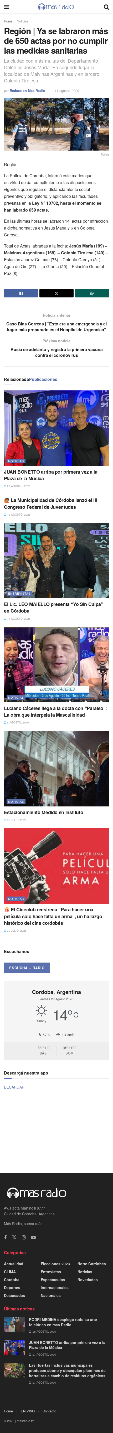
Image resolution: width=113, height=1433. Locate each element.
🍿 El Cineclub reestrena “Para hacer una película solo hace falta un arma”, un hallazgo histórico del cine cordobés (53, 916)
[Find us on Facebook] (5, 1237)
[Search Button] (106, 6)
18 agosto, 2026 (18, 514)
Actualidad (13, 1263)
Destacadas (14, 1295)
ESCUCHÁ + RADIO (27, 967)
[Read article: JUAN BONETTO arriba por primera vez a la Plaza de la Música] (56, 428)
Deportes (12, 1287)
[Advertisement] (56, 1131)
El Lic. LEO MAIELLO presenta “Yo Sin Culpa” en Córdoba (53, 607)
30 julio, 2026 (16, 820)
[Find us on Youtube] (33, 1237)
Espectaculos (53, 1279)
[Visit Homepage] (56, 6)
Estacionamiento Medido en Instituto (43, 812)
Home (8, 21)
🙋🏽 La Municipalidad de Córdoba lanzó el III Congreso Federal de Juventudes (50, 503)
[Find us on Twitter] (14, 1237)
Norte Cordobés (92, 1263)
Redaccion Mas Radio (27, 90)
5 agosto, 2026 (17, 722)
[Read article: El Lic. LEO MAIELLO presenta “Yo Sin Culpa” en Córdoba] (56, 560)
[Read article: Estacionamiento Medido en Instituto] (56, 768)
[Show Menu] (6, 6)
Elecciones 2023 (55, 1263)
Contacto (49, 1410)
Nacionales (51, 1295)
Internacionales (55, 1287)
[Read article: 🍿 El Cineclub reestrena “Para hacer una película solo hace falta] (56, 866)
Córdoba (11, 1279)
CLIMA (10, 1271)
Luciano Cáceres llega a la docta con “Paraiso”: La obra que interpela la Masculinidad (55, 711)
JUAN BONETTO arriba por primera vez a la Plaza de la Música (50, 475)
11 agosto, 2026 (18, 618)
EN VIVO (28, 1410)
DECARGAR (14, 1087)
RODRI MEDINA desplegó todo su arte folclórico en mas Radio (63, 1322)
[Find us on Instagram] (24, 1237)
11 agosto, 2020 (67, 90)
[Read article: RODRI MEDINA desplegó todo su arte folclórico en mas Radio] (14, 1324)
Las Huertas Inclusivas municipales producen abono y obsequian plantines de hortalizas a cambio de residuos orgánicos (67, 1370)
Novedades (88, 1279)
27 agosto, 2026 (18, 486)
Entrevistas (19, 593)
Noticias (22, 21)
